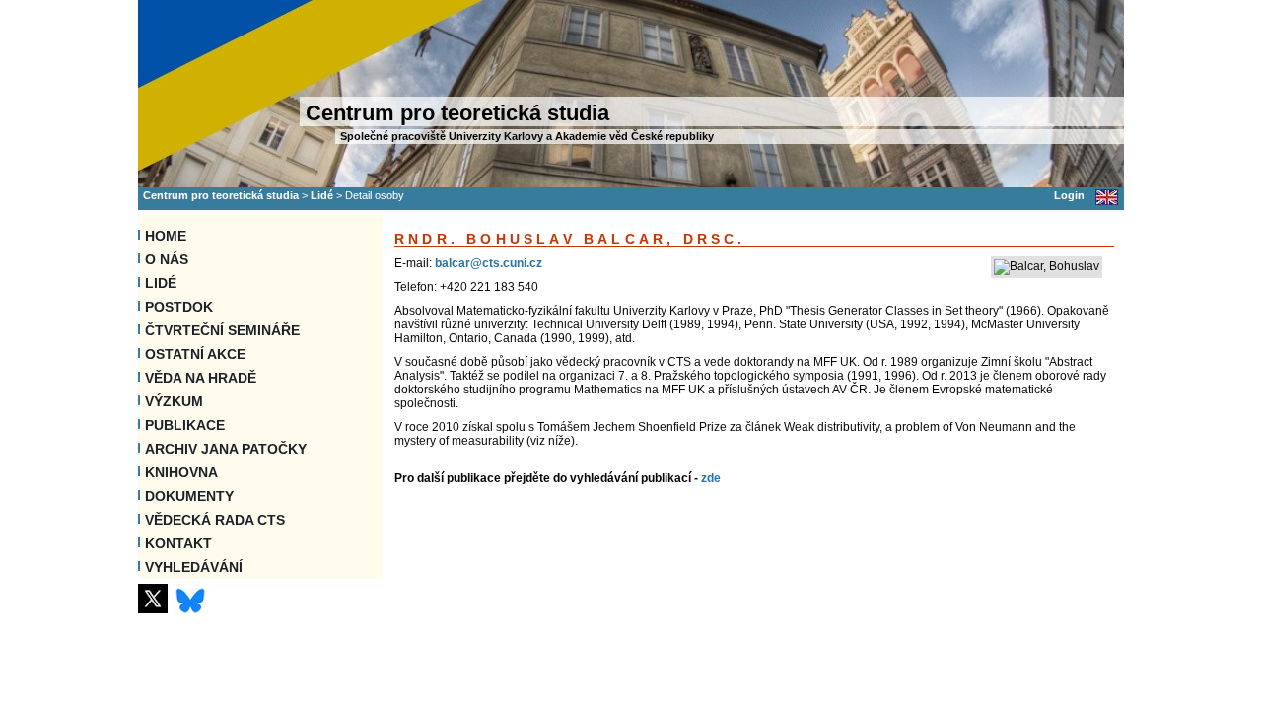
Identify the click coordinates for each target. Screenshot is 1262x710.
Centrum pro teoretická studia (221, 195)
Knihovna (181, 472)
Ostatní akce (195, 354)
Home (165, 236)
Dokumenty (189, 496)
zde (711, 478)
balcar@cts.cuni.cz (488, 263)
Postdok (179, 307)
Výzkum (174, 401)
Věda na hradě (200, 378)
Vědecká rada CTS (215, 520)
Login (1069, 195)
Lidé (322, 195)
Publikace (185, 425)
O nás (166, 259)
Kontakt (178, 543)
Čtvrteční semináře (222, 330)
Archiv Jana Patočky (226, 449)
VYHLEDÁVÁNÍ (194, 567)
